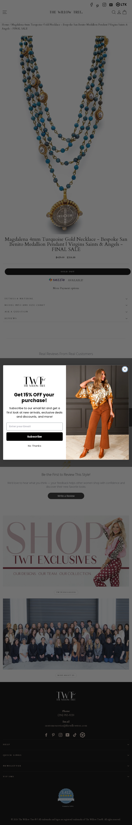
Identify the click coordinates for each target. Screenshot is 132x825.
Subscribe (34, 436)
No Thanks (34, 446)
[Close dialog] (125, 369)
